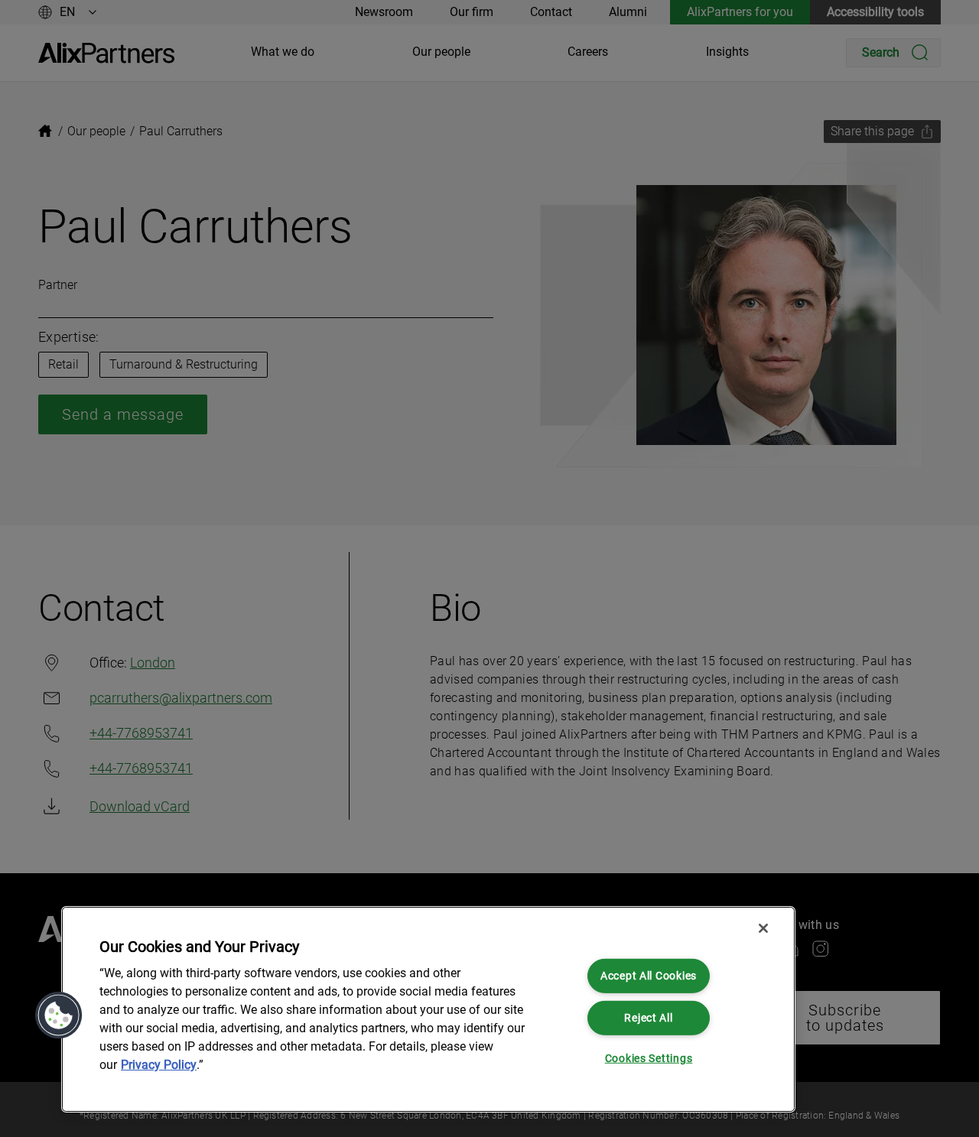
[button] (58, 1015)
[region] (428, 1009)
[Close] (763, 928)
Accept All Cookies (648, 976)
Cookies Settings (649, 1058)
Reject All (648, 1017)
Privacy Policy (159, 1064)
